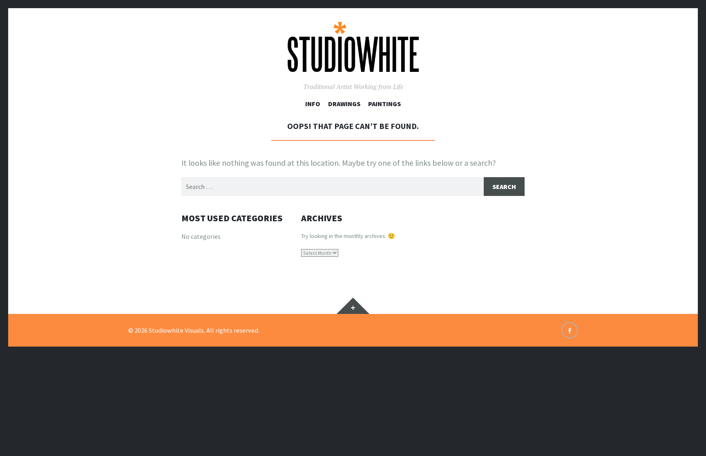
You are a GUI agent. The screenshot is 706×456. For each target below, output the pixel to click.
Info (312, 104)
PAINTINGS (384, 104)
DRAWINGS (344, 104)
